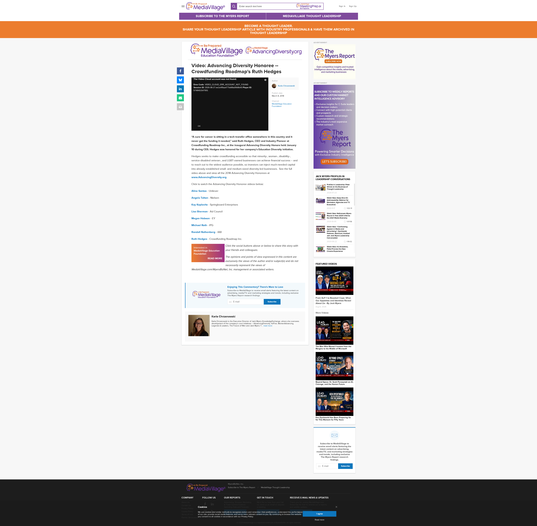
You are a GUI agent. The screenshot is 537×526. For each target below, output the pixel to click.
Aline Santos (199, 191)
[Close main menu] (336, 507)
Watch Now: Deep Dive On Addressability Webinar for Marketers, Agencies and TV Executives (338, 201)
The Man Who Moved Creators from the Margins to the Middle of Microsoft (333, 347)
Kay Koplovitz (199, 204)
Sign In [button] (342, 6)
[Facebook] (180, 70)
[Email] (180, 97)
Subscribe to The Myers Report (222, 16)
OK (199, 126)
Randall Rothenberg (203, 232)
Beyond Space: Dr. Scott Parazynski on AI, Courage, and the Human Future (334, 383)
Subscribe (272, 301)
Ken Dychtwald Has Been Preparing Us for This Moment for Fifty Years (333, 418)
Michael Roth (199, 225)
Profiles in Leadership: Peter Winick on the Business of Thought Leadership (338, 187)
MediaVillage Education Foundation (282, 105)
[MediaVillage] (205, 6)
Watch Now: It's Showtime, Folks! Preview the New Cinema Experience (337, 249)
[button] (265, 80)
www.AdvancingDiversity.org (208, 177)
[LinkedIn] (180, 88)
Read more (319, 520)
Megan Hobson (200, 218)
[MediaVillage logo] (206, 487)
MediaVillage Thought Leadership (312, 16)
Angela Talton (199, 197)
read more (267, 326)
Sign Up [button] (353, 6)
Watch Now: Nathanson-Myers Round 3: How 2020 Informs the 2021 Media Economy (339, 215)
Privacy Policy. (247, 516)
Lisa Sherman (199, 211)
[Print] (180, 106)
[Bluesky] (180, 79)
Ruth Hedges (199, 239)
